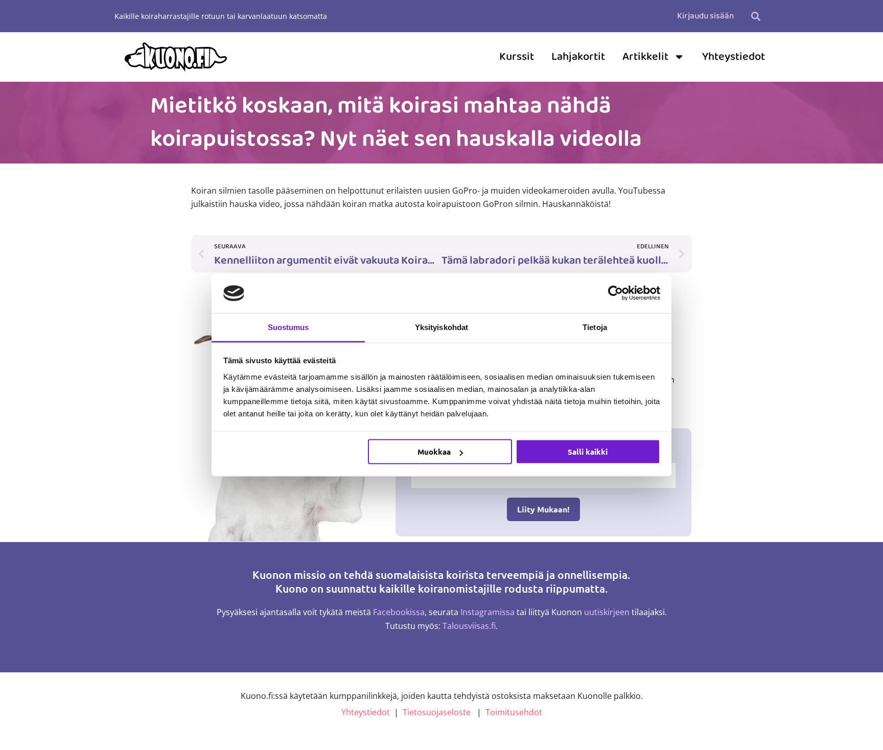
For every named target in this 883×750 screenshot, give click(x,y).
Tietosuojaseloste (437, 712)
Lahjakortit (578, 57)
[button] (755, 16)
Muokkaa (434, 452)
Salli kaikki (588, 452)
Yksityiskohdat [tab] (441, 326)
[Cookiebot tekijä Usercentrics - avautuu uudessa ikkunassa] (615, 293)
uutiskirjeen (607, 612)
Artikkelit (645, 57)
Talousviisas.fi (469, 625)
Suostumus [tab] (288, 326)
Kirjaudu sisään (705, 16)
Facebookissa (399, 612)
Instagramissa (487, 612)
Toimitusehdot (513, 712)
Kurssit (516, 57)
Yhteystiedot (733, 57)
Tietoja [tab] (595, 326)
